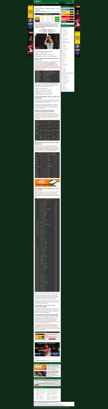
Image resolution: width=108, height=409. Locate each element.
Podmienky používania (46, 407)
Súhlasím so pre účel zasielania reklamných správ (45, 383)
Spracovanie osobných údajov (53, 407)
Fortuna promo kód (65, 78)
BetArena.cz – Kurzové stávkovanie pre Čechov (52, 396)
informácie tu (38, 358)
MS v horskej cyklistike (65, 39)
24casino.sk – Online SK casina (39, 397)
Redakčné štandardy (41, 407)
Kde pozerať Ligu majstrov (66, 33)
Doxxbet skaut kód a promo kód (66, 81)
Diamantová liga (64, 50)
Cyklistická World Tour (65, 65)
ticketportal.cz (47, 312)
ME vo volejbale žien (65, 34)
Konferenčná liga (65, 46)
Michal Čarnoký (44, 11)
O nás (34, 407)
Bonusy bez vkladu (65, 87)
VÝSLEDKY (45, 30)
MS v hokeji (64, 56)
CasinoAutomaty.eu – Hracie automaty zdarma (52, 389)
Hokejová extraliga (65, 55)
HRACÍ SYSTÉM (50, 29)
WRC (63, 66)
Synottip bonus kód (65, 83)
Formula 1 (64, 51)
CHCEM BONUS (57, 17)
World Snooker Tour (65, 60)
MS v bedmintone (65, 35)
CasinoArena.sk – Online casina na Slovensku (52, 390)
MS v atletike (64, 69)
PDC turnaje (64, 61)
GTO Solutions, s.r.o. (67, 407)
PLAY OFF (50, 30)
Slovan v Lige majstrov (65, 30)
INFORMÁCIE (44, 29)
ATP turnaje (64, 52)
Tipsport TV (64, 86)
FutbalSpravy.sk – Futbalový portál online (40, 390)
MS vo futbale (64, 71)
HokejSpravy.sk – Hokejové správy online (40, 389)
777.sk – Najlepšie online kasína (39, 396)
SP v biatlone (64, 47)
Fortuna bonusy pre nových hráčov (67, 77)
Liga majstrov (64, 29)
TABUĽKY (40, 30)
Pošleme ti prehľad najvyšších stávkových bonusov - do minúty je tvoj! (46, 380)
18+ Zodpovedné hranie (60, 407)
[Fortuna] (77, 56)
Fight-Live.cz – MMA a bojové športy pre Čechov (52, 397)
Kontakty (37, 407)
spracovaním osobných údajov (42, 383)
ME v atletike (64, 70)
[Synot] (77, 30)
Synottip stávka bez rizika (65, 82)
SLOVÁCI (54, 30)
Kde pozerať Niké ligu (65, 38)
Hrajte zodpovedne (49, 357)
